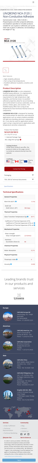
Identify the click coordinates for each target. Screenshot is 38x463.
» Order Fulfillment (9, 426)
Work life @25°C (9, 201)
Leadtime (9, 159)
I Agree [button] (19, 460)
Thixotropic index (10, 259)
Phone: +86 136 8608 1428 (25, 368)
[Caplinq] (3, 2)
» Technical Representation (8, 429)
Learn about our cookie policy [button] (13, 456)
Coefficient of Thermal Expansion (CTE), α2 (19, 225)
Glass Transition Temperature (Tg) (15, 217)
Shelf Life (8, 206)
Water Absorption (10, 250)
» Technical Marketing (10, 433)
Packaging (7, 175)
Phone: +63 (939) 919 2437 (25, 385)
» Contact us (24, 431)
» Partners (23, 428)
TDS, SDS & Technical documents (15, 179)
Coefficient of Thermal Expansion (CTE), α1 (19, 223)
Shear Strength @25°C (13, 236)
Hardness (8, 240)
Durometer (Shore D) (12, 242)
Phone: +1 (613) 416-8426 (25, 350)
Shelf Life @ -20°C (12, 208)
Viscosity (7, 264)
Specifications (8, 186)
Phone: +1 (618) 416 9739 (25, 336)
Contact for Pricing (19, 169)
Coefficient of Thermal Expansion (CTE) (17, 221)
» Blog (22, 426)
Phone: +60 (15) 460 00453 (25, 400)
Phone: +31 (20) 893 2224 (25, 320)
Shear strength (10, 233)
